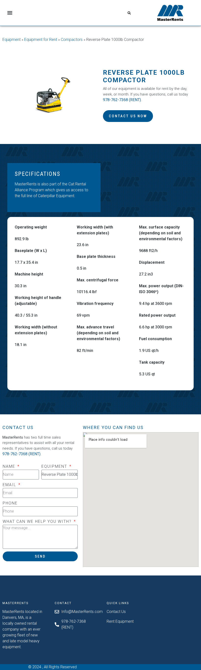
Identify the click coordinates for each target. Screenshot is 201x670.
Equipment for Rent (40, 39)
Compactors (72, 39)
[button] (10, 13)
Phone (10, 503)
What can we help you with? (38, 521)
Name (10, 466)
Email (10, 484)
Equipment (11, 39)
